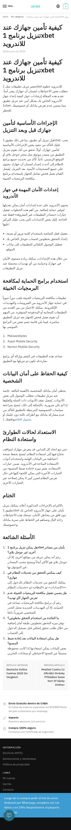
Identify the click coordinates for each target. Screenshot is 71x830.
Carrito (7, 784)
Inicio (5, 16)
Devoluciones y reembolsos (19, 758)
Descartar (10, 812)
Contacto (8, 789)
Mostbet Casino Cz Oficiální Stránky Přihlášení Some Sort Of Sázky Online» (53, 677)
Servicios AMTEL (13, 753)
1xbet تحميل (17, 419)
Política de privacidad (16, 764)
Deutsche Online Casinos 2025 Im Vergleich (16, 673)
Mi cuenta (9, 778)
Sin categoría (17, 16)
